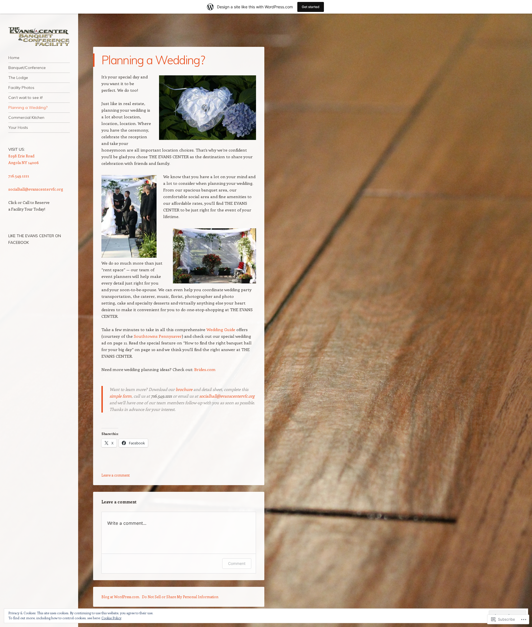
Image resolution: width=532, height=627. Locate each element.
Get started (310, 7)
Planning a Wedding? (27, 107)
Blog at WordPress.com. (120, 596)
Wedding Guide (220, 329)
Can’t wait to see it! (25, 97)
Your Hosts (18, 127)
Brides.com (205, 369)
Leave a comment (115, 475)
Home (13, 57)
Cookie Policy (111, 618)
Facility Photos (21, 87)
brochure (184, 389)
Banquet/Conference (27, 67)
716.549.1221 (18, 175)
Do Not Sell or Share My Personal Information (180, 596)
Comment (236, 563)
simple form (120, 396)
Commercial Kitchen (26, 117)
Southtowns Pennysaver (158, 336)
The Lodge (18, 77)
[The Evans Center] (39, 36)
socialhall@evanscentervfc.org (226, 396)
